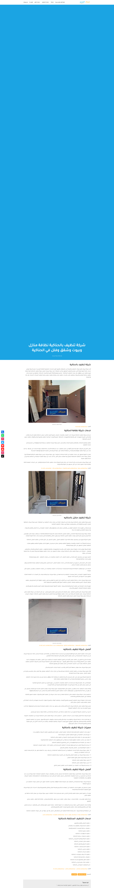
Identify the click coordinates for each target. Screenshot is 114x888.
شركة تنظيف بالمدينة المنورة (70, 468)
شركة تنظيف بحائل (57, 468)
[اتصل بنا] (2, 432)
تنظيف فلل (74, 874)
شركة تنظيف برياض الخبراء (46, 645)
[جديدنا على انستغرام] (2, 438)
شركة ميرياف (55, 355)
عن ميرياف (25, 2)
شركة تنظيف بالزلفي (70, 868)
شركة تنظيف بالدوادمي (81, 868)
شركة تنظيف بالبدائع (69, 645)
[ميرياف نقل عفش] (2, 449)
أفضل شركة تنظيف (82, 874)
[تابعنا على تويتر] (2, 442)
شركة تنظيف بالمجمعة (81, 645)
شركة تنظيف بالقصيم (58, 814)
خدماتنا (52, 2)
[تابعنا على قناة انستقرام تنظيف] (2, 452)
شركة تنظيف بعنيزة (82, 814)
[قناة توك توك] (2, 456)
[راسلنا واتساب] (2, 435)
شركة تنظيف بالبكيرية (58, 868)
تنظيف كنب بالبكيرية (46, 468)
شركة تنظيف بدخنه (82, 468)
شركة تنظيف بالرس (47, 814)
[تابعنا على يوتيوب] (2, 445)
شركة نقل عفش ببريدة (60, 2)
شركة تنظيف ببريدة (58, 645)
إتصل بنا (31, 2)
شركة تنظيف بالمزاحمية (81, 426)
